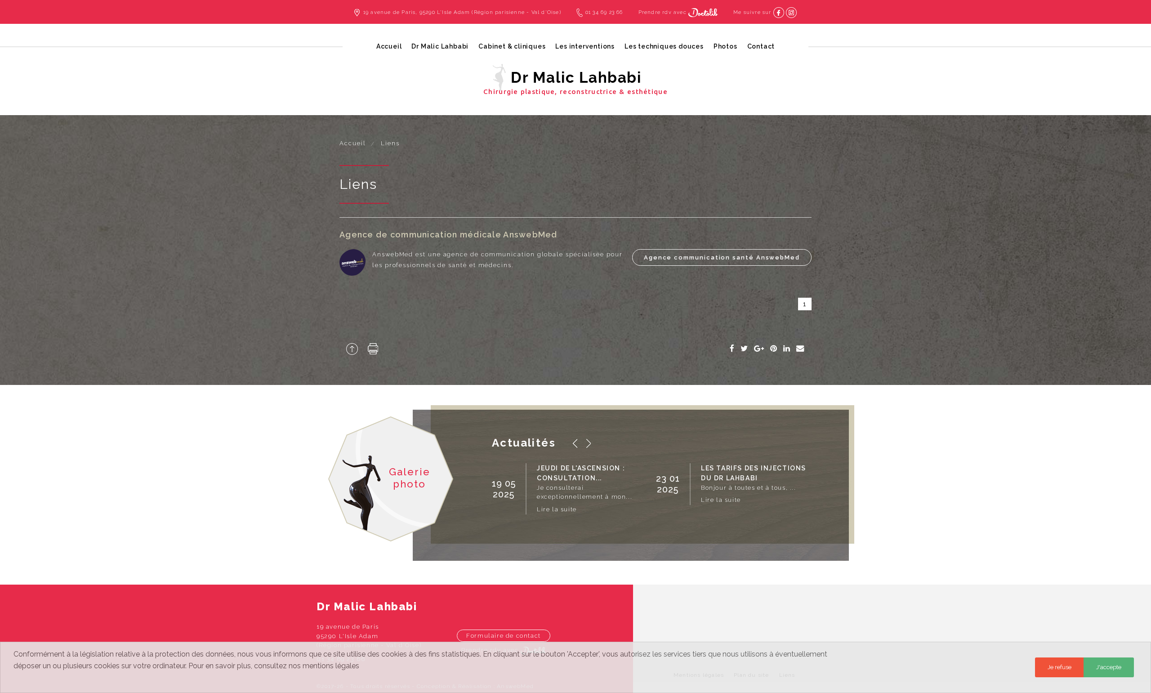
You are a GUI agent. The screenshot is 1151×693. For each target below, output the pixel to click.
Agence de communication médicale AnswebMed (448, 234)
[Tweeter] (745, 348)
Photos (725, 46)
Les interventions (585, 46)
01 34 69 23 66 (604, 12)
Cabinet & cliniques (511, 46)
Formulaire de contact (503, 635)
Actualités (524, 442)
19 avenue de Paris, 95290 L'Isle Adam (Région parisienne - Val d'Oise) (462, 12)
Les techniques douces (664, 46)
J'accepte (1108, 667)
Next (588, 443)
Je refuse (1059, 667)
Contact (761, 46)
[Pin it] (774, 348)
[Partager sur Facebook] (732, 348)
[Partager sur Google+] (759, 348)
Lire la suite (557, 509)
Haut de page (352, 349)
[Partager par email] (800, 348)
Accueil (389, 46)
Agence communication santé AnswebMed (722, 257)
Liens (390, 143)
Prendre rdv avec (663, 12)
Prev (575, 443)
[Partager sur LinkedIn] (787, 348)
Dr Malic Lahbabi (439, 46)
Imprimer (373, 348)
